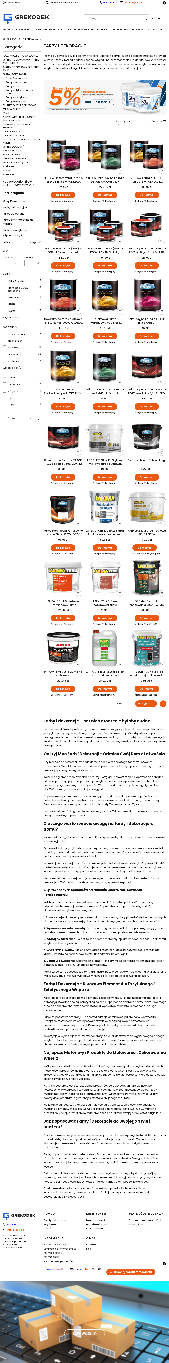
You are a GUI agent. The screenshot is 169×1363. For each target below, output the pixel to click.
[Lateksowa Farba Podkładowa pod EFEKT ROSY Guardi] (63, 366)
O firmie (91, 1244)
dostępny (13, 361)
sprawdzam (84, 1333)
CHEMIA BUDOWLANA (14, 158)
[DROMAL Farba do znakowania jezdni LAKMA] (146, 578)
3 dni (11, 398)
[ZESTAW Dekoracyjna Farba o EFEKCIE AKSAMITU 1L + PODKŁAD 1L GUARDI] (104, 155)
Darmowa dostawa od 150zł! (145, 1220)
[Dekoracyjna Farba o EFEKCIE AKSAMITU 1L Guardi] (104, 366)
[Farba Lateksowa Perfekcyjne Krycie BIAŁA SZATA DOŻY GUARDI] (63, 507)
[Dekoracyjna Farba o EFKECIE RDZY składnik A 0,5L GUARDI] (146, 366)
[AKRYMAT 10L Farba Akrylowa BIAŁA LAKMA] (146, 507)
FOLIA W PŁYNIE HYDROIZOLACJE (20, 55)
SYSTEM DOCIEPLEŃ (13, 146)
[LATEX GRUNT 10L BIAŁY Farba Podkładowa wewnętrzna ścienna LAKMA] (104, 507)
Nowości (7, 170)
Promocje (8, 174)
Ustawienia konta (96, 1224)
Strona (120, 703)
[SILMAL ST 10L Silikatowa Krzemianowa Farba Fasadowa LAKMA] (63, 578)
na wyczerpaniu (17, 334)
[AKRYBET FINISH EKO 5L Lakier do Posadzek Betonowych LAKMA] (104, 648)
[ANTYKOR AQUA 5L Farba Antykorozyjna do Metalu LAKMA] (146, 648)
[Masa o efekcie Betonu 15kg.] (146, 437)
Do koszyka (63, 195)
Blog (88, 1248)
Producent (9, 166)
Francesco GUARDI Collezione (18, 289)
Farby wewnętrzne (16, 97)
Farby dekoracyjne (16, 82)
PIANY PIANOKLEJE (12, 150)
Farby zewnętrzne (16, 101)
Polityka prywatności (55, 1244)
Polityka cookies (53, 1252)
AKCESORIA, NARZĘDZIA (15, 162)
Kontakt (48, 1228)
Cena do (29, 257)
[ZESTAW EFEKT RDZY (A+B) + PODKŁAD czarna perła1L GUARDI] (63, 225)
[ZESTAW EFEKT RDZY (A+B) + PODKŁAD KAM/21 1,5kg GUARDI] (104, 225)
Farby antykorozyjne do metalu (18, 222)
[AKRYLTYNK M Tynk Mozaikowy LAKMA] (104, 578)
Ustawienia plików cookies (59, 1248)
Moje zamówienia (96, 1220)
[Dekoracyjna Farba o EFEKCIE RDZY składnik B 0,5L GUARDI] (63, 437)
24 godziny (14, 384)
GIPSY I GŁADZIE (11, 154)
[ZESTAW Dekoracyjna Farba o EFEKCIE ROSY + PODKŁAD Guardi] (63, 155)
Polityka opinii (51, 1257)
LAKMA (11, 311)
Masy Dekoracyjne (16, 78)
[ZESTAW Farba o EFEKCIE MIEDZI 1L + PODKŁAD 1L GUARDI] (146, 155)
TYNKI (6, 113)
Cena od (8, 257)
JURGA (11, 304)
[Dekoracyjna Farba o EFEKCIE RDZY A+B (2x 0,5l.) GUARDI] (146, 225)
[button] (145, 18)
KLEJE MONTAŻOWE (13, 135)
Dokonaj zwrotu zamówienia (133, 1272)
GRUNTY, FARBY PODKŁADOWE (19, 105)
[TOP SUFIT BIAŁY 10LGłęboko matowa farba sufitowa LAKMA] (104, 437)
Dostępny (13, 354)
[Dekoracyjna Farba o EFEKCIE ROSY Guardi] (146, 296)
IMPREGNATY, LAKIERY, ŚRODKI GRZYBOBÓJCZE (19, 118)
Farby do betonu (15, 86)
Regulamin (50, 1224)
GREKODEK (14, 297)
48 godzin (13, 391)
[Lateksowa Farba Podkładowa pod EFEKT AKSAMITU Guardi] (104, 296)
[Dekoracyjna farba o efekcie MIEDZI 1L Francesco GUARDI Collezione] (63, 296)
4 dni (11, 404)
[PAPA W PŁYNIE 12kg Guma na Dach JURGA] (63, 648)
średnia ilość (15, 341)
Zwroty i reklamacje (55, 1220)
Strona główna (10, 38)
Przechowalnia (94, 1228)
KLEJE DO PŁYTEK (12, 131)
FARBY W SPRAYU (12, 109)
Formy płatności (138, 1224)
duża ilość (13, 347)
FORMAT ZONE (16, 281)
